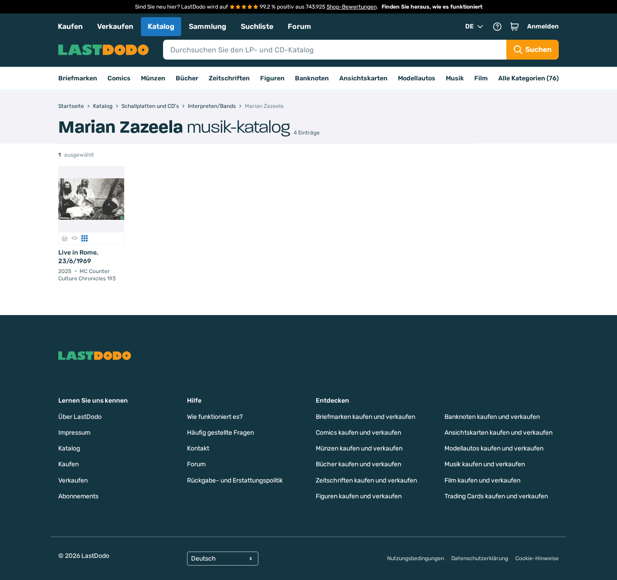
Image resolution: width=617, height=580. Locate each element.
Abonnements (78, 496)
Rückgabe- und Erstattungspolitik (235, 480)
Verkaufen (115, 26)
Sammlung (207, 26)
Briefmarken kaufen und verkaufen (365, 417)
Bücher (187, 78)
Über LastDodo (80, 417)
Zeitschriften (229, 78)
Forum (299, 26)
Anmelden (543, 26)
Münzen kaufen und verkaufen (359, 448)
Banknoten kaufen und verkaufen (492, 417)
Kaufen (70, 26)
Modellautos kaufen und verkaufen (493, 448)
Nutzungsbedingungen (415, 558)
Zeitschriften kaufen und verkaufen (366, 480)
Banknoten (312, 78)
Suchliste (257, 26)
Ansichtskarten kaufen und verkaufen (498, 432)
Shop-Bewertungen (352, 7)
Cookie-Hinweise (537, 558)
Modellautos (416, 78)
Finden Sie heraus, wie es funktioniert (432, 7)
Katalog (161, 26)
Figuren (272, 78)
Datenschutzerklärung (479, 558)
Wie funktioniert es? (215, 417)
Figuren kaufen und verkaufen (359, 496)
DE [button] (469, 26)
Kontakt (198, 448)
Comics (119, 78)
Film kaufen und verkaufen (482, 480)
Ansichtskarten (363, 78)
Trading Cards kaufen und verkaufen (496, 496)
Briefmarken (77, 78)
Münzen (153, 78)
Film (481, 78)
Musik (455, 78)
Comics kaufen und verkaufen (358, 432)
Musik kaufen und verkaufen (484, 464)
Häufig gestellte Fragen (220, 432)
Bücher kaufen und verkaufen (358, 464)
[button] (514, 27)
